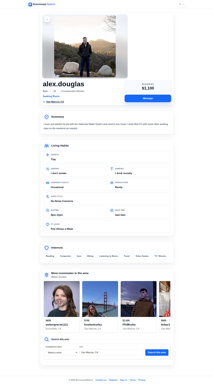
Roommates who (54, 347)
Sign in (123, 380)
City (81, 347)
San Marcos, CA (92, 328)
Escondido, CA (53, 328)
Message (148, 98)
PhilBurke (129, 324)
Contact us (101, 380)
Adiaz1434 (168, 324)
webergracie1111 (57, 324)
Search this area (157, 352)
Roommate (44, 4)
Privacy (142, 380)
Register (113, 380)
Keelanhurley (93, 324)
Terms (133, 380)
